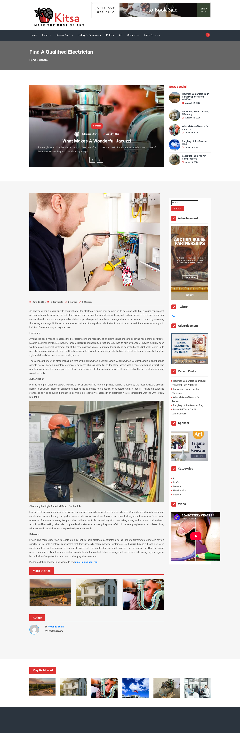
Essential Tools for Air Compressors (194, 157)
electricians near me (86, 562)
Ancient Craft (63, 35)
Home (34, 35)
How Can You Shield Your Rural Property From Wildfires (195, 97)
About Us (46, 35)
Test (173, 316)
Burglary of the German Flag (194, 142)
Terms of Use (151, 35)
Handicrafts (179, 490)
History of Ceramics (88, 35)
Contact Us (133, 35)
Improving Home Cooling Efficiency (195, 113)
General (97, 126)
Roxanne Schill (91, 134)
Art (120, 35)
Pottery (110, 35)
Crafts (176, 482)
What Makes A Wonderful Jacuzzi (97, 141)
